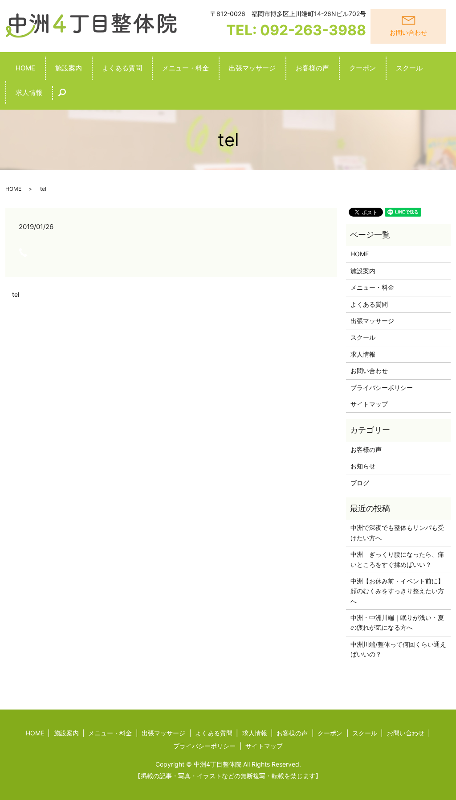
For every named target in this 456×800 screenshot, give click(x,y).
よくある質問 (122, 68)
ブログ (359, 483)
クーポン (362, 68)
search (67, 96)
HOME (25, 68)
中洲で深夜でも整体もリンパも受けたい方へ (397, 532)
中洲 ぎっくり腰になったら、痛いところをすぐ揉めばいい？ (397, 559)
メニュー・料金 (185, 68)
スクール (409, 68)
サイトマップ (369, 404)
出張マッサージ (252, 68)
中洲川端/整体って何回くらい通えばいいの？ (398, 649)
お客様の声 (312, 68)
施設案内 (68, 68)
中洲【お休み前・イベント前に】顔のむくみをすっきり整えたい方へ (397, 591)
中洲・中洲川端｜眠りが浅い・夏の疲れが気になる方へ (397, 622)
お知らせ (362, 466)
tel (15, 294)
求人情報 (29, 92)
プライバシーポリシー (381, 387)
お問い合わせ (369, 370)
